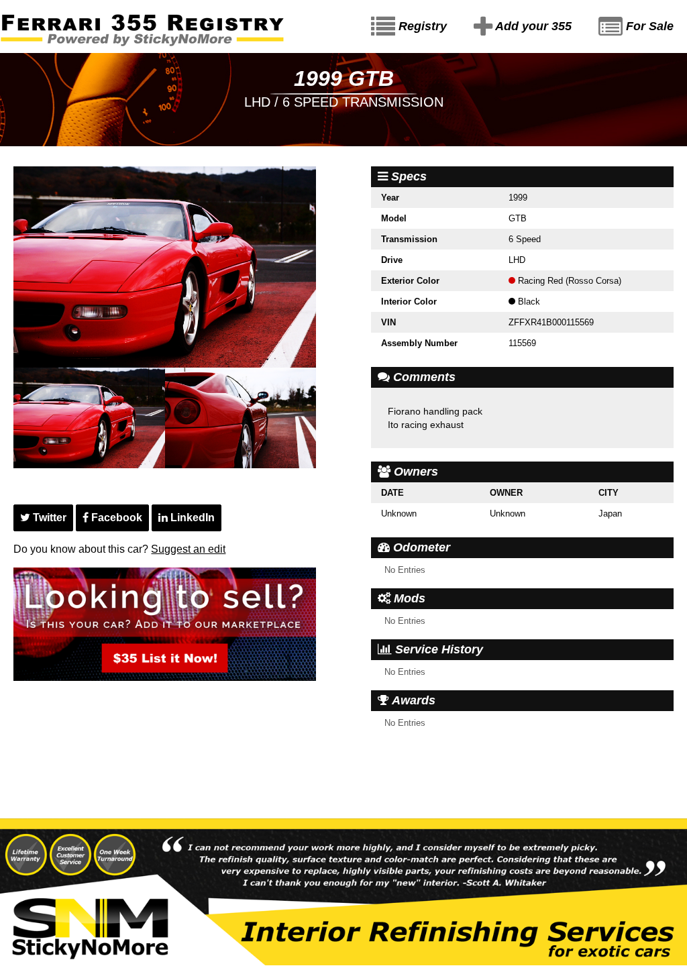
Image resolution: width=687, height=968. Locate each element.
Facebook (115, 517)
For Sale (648, 26)
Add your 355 (532, 26)
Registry (421, 26)
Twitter (48, 517)
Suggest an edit (188, 549)
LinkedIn (191, 517)
